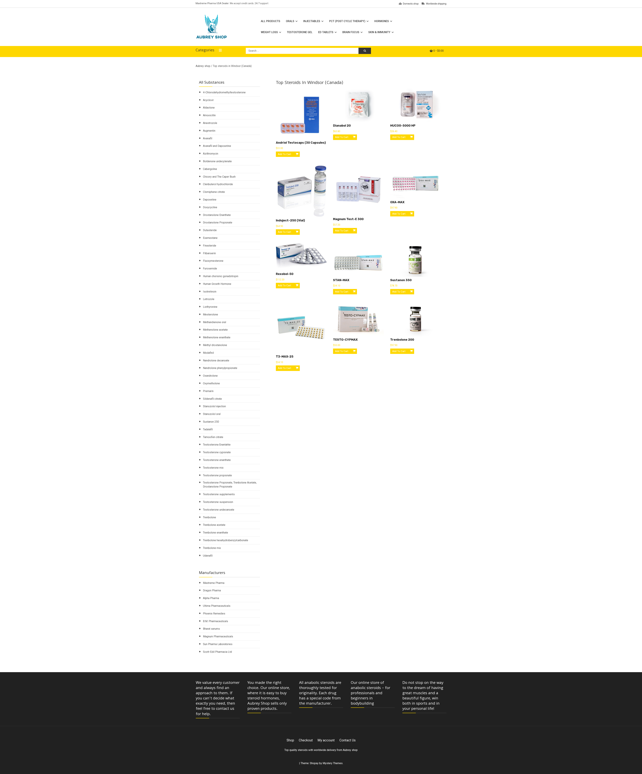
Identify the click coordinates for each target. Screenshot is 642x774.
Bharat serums (211, 628)
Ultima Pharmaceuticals (216, 605)
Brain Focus (350, 32)
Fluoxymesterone (213, 260)
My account (326, 740)
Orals (290, 21)
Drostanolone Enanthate (217, 215)
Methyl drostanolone (215, 345)
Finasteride (209, 245)
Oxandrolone (210, 375)
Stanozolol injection (214, 406)
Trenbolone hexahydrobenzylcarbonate (225, 540)
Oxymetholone (211, 383)
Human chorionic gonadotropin (220, 276)
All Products (270, 21)
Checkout (306, 740)
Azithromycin (210, 153)
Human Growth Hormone (217, 283)
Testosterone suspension (218, 502)
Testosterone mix (213, 467)
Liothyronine (210, 306)
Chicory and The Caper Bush (219, 176)
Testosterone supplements (219, 494)
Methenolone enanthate (216, 337)
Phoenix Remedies (214, 613)
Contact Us (347, 740)
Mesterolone (210, 314)
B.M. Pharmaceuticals (215, 621)
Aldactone (209, 107)
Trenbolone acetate (214, 524)
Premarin (208, 391)
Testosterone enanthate (217, 460)
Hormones (381, 21)
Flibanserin (209, 253)
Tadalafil (208, 429)
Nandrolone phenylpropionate (220, 368)
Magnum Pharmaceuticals (218, 636)
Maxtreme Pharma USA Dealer (212, 3)
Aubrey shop (203, 66)
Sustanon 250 (211, 421)
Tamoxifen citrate (213, 437)
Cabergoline (210, 169)
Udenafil (207, 555)
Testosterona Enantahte (217, 444)
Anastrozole (210, 123)
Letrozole (208, 299)
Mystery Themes (333, 763)
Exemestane (210, 237)
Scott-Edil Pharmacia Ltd (217, 651)
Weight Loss (269, 32)
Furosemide (210, 268)
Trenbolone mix (212, 548)
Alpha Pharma (211, 598)
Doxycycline (210, 207)
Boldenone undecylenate (217, 161)
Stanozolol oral (212, 414)
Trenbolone (209, 517)
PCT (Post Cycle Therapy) (347, 21)
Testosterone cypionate (217, 452)
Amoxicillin (209, 115)
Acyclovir (208, 100)
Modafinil (208, 352)
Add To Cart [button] (284, 154)
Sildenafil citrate (212, 398)
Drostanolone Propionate (217, 222)
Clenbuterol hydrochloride (218, 184)
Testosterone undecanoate (218, 509)
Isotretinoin (209, 291)
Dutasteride (210, 230)
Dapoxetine (209, 199)
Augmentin (209, 130)
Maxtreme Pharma (213, 583)
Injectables (311, 21)
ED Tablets (325, 32)
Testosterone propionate (217, 475)
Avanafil (207, 138)
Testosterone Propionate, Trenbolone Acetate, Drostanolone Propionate (230, 484)
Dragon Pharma (212, 590)
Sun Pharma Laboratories (217, 644)
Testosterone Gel (299, 32)
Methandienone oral (214, 322)
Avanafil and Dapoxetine (217, 146)
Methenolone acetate (215, 329)
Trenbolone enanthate (215, 532)
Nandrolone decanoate (216, 360)
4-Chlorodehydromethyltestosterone (224, 92)
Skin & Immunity (379, 32)
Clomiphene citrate (214, 192)
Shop (290, 740)
